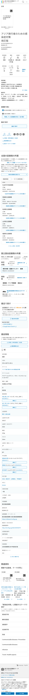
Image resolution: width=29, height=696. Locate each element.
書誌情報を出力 (7, 140)
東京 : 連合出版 (6, 414)
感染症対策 (5, 458)
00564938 (18, 465)
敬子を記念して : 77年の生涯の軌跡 (20, 588)
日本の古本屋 (7, 324)
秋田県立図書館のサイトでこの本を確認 (15, 218)
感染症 (4, 465)
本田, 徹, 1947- (6, 396)
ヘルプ (6, 171)
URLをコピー (9, 135)
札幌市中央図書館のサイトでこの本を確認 (15, 194)
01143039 (19, 470)
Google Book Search (9, 326)
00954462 (5, 405)
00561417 (5, 460)
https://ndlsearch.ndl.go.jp (9, 519)
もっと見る (6, 599)
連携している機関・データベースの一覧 (16, 162)
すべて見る (24, 90)
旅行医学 (4, 470)
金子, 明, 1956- (6, 403)
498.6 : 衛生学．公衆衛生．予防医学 (11, 479)
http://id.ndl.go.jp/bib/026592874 (11, 528)
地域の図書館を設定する (14, 174)
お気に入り (4, 135)
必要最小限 (7, 693)
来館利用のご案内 (21, 263)
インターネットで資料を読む (8, 675)
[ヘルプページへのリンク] (8, 28)
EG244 (4, 485)
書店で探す (14, 126)
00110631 (5, 398)
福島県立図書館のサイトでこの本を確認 (15, 242)
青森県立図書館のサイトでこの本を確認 (15, 206)
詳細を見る (24, 70)
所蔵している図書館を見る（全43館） (14, 117)
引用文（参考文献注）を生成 (11, 138)
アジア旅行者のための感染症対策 (11, 369)
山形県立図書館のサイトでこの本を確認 (15, 230)
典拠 (14, 400)
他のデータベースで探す (10, 143)
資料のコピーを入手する (7, 677)
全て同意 (22, 693)
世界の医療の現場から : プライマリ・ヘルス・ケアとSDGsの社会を (7, 590)
